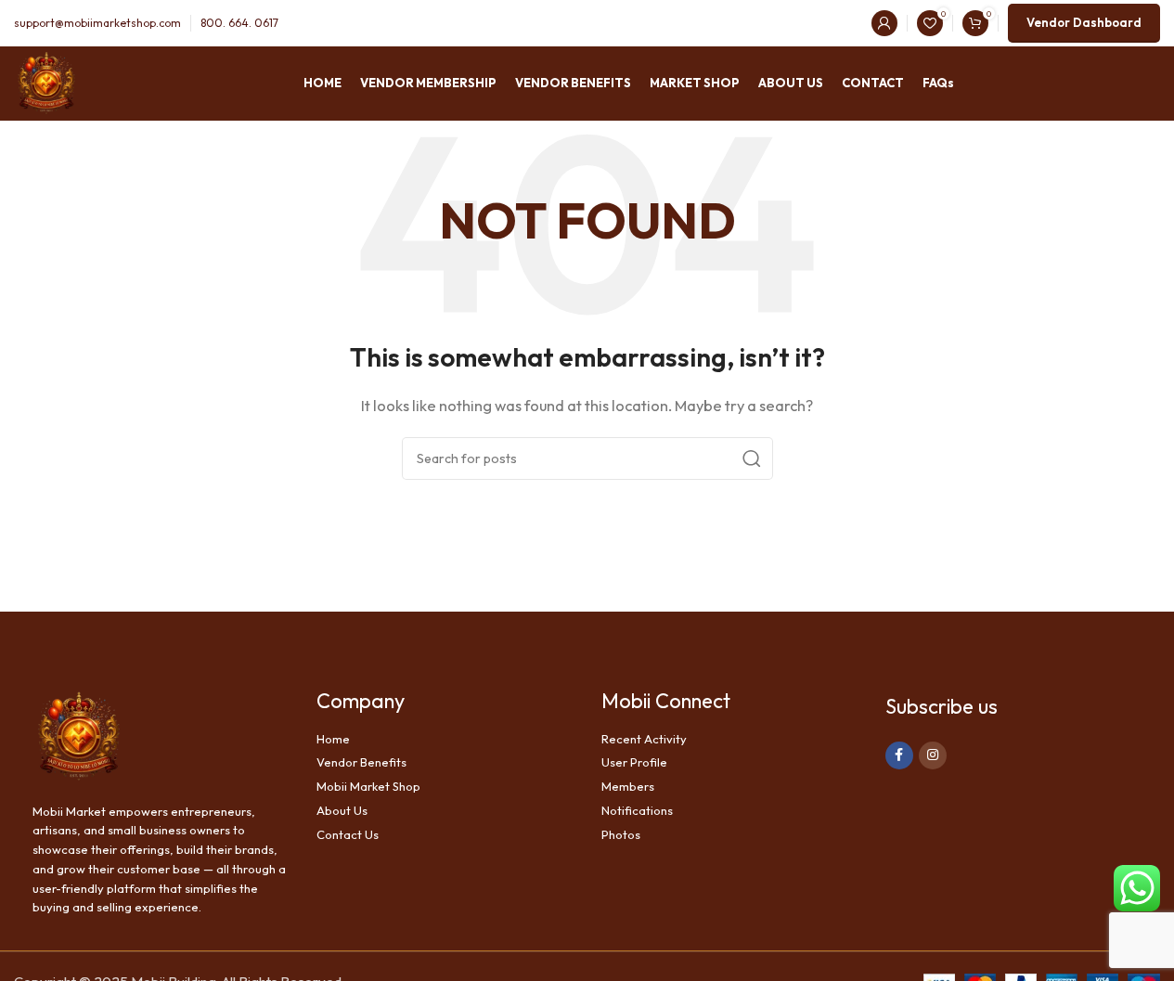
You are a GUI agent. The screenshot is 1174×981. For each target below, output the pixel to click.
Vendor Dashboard (1084, 22)
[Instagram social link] (933, 755)
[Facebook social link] (899, 755)
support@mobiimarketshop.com (97, 23)
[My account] (884, 23)
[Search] (751, 458)
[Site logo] (46, 82)
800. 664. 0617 (239, 23)
